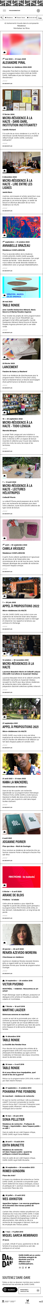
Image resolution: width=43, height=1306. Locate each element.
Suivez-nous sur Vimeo (29, 1268)
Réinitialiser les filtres (21, 28)
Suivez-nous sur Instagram (23, 1268)
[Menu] (4, 10)
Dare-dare (21, 3)
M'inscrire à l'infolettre (20, 1268)
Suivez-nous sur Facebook (26, 1268)
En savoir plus (7, 83)
